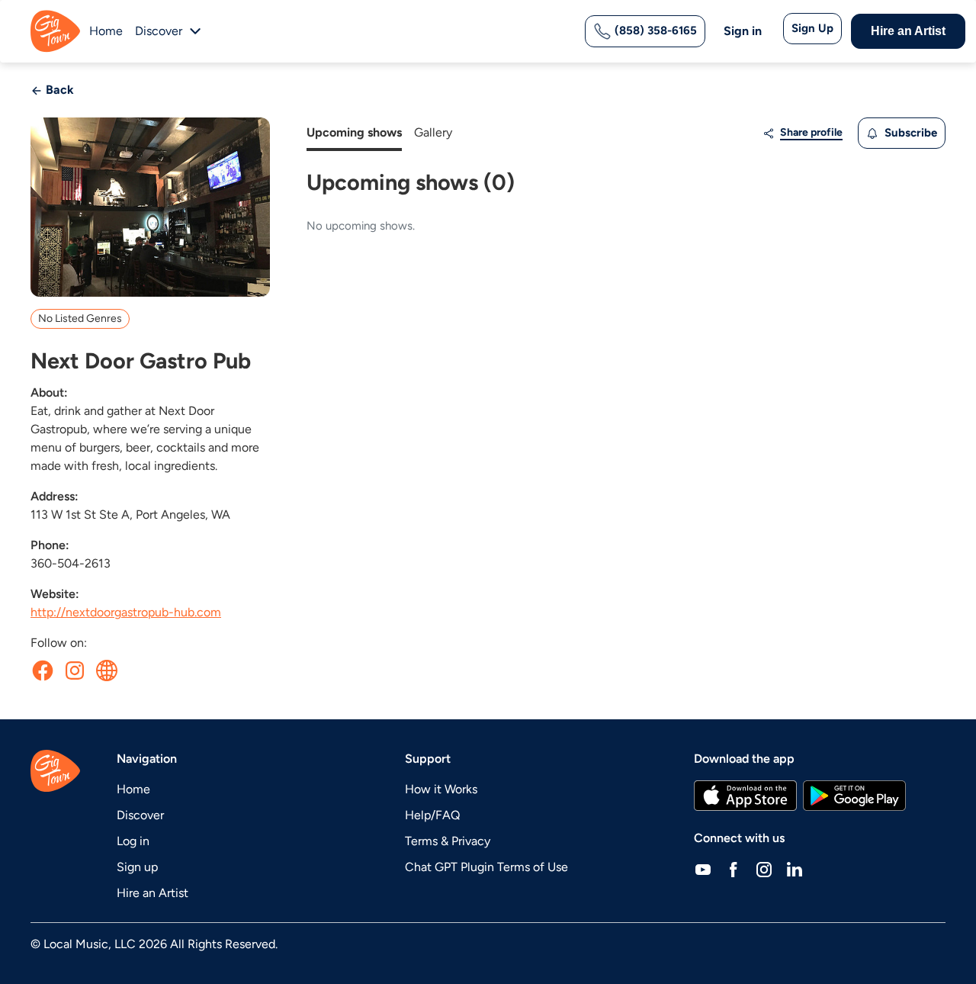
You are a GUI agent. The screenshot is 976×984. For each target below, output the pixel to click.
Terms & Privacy (447, 841)
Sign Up (812, 28)
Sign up (137, 867)
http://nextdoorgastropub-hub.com (125, 612)
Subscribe (909, 133)
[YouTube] (703, 869)
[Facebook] (733, 869)
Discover (140, 815)
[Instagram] (764, 869)
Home (106, 31)
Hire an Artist (908, 30)
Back (58, 89)
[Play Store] (855, 795)
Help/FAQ (432, 815)
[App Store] (745, 795)
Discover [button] (158, 31)
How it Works (441, 789)
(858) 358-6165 (654, 30)
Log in (133, 841)
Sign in (743, 31)
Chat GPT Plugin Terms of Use (486, 867)
